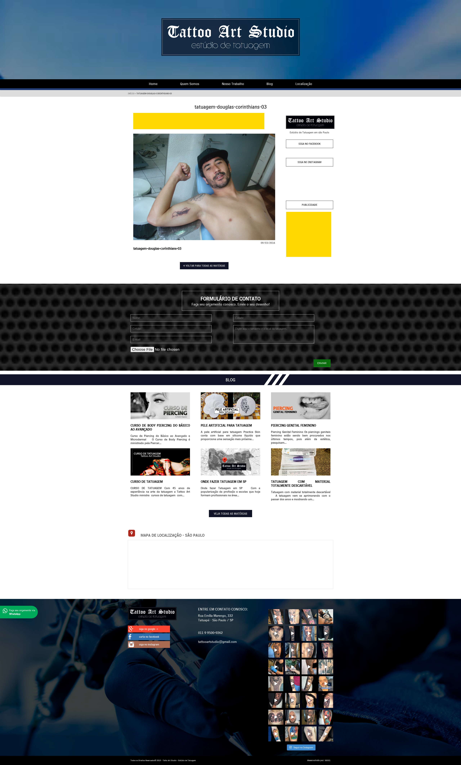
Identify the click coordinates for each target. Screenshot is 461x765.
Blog (270, 84)
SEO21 (327, 760)
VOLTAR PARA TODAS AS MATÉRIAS (205, 265)
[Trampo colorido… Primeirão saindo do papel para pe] (292, 733)
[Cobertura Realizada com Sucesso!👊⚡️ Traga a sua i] (309, 616)
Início (131, 93)
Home (153, 84)
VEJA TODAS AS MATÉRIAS (230, 513)
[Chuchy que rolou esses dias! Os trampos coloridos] (275, 733)
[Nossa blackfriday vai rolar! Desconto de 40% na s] (325, 683)
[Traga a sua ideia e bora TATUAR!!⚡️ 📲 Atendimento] (325, 616)
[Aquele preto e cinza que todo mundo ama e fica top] (275, 717)
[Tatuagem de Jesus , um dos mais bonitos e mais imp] (292, 650)
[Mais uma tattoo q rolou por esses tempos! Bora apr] (325, 650)
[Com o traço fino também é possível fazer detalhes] (325, 733)
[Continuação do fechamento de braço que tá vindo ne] (275, 616)
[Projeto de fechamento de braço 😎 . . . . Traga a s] (275, 683)
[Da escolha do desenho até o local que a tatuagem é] (275, 633)
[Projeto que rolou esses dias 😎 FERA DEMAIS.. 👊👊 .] (325, 633)
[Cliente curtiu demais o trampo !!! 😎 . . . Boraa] (309, 700)
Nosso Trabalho (233, 84)
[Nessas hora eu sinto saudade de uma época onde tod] (292, 717)
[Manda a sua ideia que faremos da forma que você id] (325, 700)
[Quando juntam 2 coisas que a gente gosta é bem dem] (325, 717)
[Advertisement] (198, 121)
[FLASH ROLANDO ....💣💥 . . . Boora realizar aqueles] (292, 666)
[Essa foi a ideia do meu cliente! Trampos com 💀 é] (292, 700)
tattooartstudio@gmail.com (217, 642)
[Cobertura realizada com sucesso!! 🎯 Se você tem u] (292, 633)
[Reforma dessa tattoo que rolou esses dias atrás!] (325, 666)
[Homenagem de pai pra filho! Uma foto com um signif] (309, 717)
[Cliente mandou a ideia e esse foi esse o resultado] (275, 700)
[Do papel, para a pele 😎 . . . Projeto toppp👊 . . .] (309, 683)
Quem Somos (189, 84)
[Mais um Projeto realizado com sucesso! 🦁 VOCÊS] (309, 650)
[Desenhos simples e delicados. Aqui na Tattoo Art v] (309, 733)
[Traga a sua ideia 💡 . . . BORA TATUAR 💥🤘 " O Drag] (292, 683)
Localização (304, 84)
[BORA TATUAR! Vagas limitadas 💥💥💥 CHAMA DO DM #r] (309, 633)
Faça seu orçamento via (22, 612)
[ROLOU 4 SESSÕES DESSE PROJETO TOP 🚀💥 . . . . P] (309, 666)
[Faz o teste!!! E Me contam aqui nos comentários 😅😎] (275, 666)
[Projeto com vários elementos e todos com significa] (292, 616)
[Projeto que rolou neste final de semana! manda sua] (275, 650)
